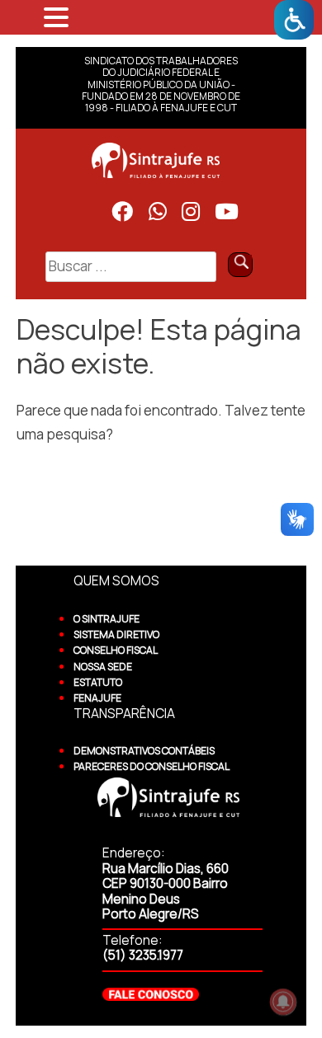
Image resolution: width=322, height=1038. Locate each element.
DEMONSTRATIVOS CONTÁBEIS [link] (144, 751)
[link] (294, 20)
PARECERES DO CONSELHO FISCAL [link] (151, 766)
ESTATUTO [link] (97, 682)
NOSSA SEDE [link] (102, 667)
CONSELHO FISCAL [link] (115, 650)
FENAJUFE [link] (97, 698)
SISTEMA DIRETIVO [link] (116, 634)
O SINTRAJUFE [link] (106, 619)
